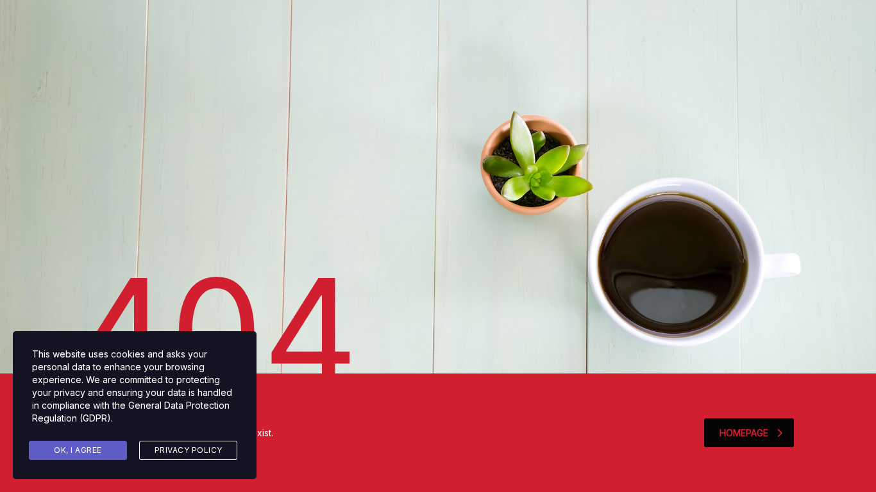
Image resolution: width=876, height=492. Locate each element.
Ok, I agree (78, 450)
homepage (744, 432)
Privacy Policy (189, 450)
